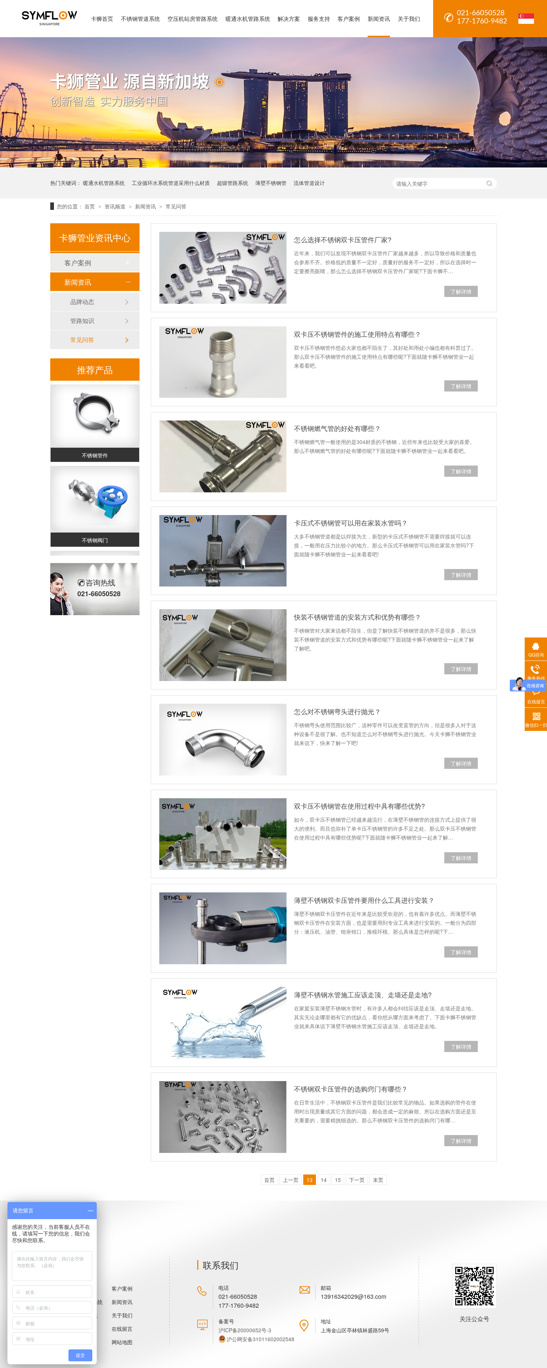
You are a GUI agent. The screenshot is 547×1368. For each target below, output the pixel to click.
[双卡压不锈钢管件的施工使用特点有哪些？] (223, 362)
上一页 (290, 1179)
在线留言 (122, 1328)
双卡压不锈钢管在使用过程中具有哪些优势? (359, 806)
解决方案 (289, 18)
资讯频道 (116, 206)
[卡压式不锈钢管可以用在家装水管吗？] (223, 551)
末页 (378, 1179)
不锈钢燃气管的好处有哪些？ (337, 428)
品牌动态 (82, 301)
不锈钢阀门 (95, 532)
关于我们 (409, 18)
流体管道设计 (309, 182)
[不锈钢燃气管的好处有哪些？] (223, 456)
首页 (90, 206)
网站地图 (122, 1342)
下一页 (357, 1179)
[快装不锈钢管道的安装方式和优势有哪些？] (223, 645)
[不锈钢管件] (95, 406)
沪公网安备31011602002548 (260, 1339)
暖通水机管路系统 (247, 18)
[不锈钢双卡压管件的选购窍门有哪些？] (223, 1117)
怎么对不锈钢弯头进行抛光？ (337, 711)
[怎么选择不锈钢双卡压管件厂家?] (223, 268)
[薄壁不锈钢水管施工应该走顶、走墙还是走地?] (223, 1023)
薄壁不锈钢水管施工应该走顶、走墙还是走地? (363, 994)
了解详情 (461, 291)
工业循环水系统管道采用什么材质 (171, 182)
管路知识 (82, 320)
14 (324, 1179)
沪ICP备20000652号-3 (244, 1330)
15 (338, 1179)
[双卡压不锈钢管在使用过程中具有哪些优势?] (223, 834)
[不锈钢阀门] (95, 491)
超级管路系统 (232, 182)
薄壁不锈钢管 (271, 182)
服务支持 (319, 18)
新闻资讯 (379, 18)
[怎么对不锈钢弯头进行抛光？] (223, 740)
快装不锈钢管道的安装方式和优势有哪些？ (357, 616)
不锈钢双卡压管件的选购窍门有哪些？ (351, 1088)
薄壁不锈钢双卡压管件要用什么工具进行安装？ (364, 900)
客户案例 (349, 18)
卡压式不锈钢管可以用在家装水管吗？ (351, 522)
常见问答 (176, 206)
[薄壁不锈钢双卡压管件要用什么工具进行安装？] (223, 928)
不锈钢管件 (95, 447)
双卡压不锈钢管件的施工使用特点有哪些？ (357, 334)
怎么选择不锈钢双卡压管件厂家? (342, 239)
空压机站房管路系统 (192, 18)
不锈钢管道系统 (140, 18)
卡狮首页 (102, 18)
